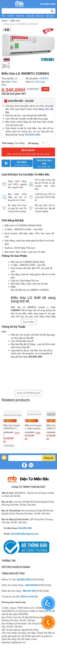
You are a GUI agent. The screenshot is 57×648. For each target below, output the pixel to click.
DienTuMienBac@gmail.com (24, 534)
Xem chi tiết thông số (28, 393)
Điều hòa (20, 16)
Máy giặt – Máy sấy (35, 16)
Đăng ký (48, 458)
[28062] (6, 163)
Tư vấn (21, 163)
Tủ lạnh (10, 16)
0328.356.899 (31, 585)
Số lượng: (33, 143)
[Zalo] (31, 465)
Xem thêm (28, 322)
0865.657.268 (29, 591)
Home (5, 20)
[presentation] (4, 427)
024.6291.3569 (47, 4)
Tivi (3, 16)
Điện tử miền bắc (29, 596)
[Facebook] (24, 465)
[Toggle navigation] (5, 4)
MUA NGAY (28, 152)
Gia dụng (50, 16)
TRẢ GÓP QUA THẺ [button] (44, 163)
